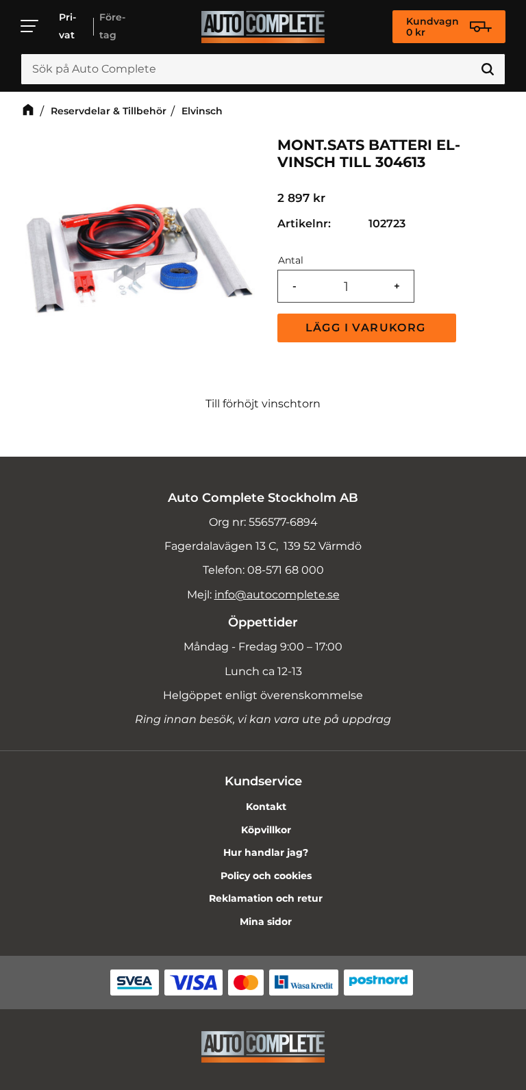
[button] (30, 26)
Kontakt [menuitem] (266, 806)
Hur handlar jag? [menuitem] (265, 852)
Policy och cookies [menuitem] (266, 876)
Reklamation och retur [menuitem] (266, 898)
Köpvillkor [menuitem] (266, 830)
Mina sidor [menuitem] (266, 921)
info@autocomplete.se (277, 594)
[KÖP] (366, 328)
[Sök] (488, 69)
